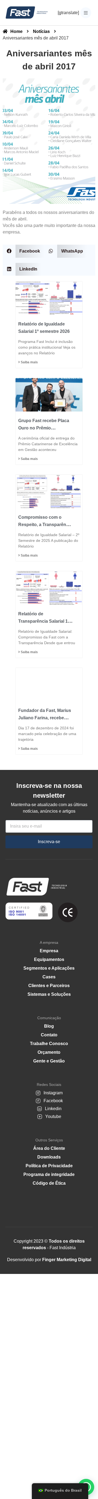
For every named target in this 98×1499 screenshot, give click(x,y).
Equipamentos (49, 959)
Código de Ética (49, 1183)
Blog (49, 1026)
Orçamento (49, 1052)
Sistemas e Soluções (49, 994)
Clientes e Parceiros (49, 985)
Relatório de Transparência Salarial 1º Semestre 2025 (43, 621)
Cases (49, 977)
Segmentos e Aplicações (49, 968)
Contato (49, 1035)
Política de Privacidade (49, 1165)
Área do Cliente (49, 1148)
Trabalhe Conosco (49, 1043)
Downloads (49, 1157)
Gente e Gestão (49, 1061)
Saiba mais (29, 362)
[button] (23, 251)
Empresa (49, 950)
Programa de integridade (49, 1174)
